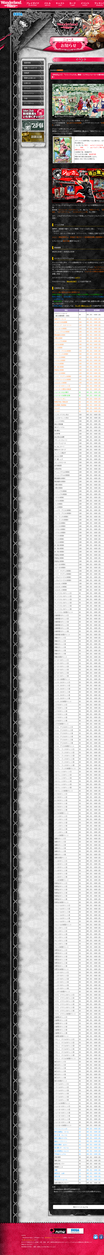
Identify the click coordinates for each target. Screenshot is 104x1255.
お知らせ (27, 83)
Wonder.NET (72, 281)
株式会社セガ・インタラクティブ (54, 1237)
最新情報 (27, 63)
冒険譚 (26, 73)
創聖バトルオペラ (30, 68)
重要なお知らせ (30, 78)
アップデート (29, 103)
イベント (27, 88)
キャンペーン (29, 93)
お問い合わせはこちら (29, 1240)
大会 (25, 98)
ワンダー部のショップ (83, 306)
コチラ (77, 278)
